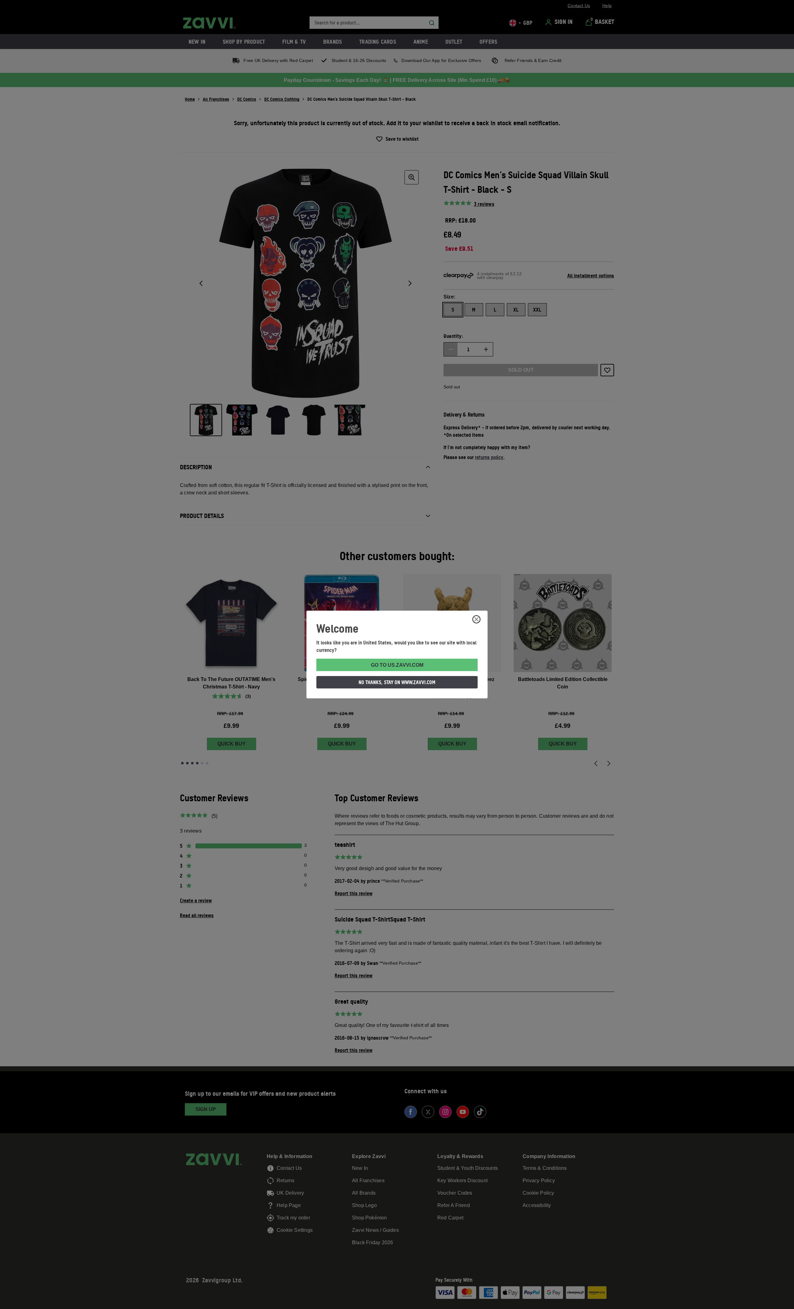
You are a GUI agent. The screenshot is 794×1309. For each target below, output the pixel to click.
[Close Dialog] (476, 619)
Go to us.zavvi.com (397, 665)
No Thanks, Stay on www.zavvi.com (397, 682)
